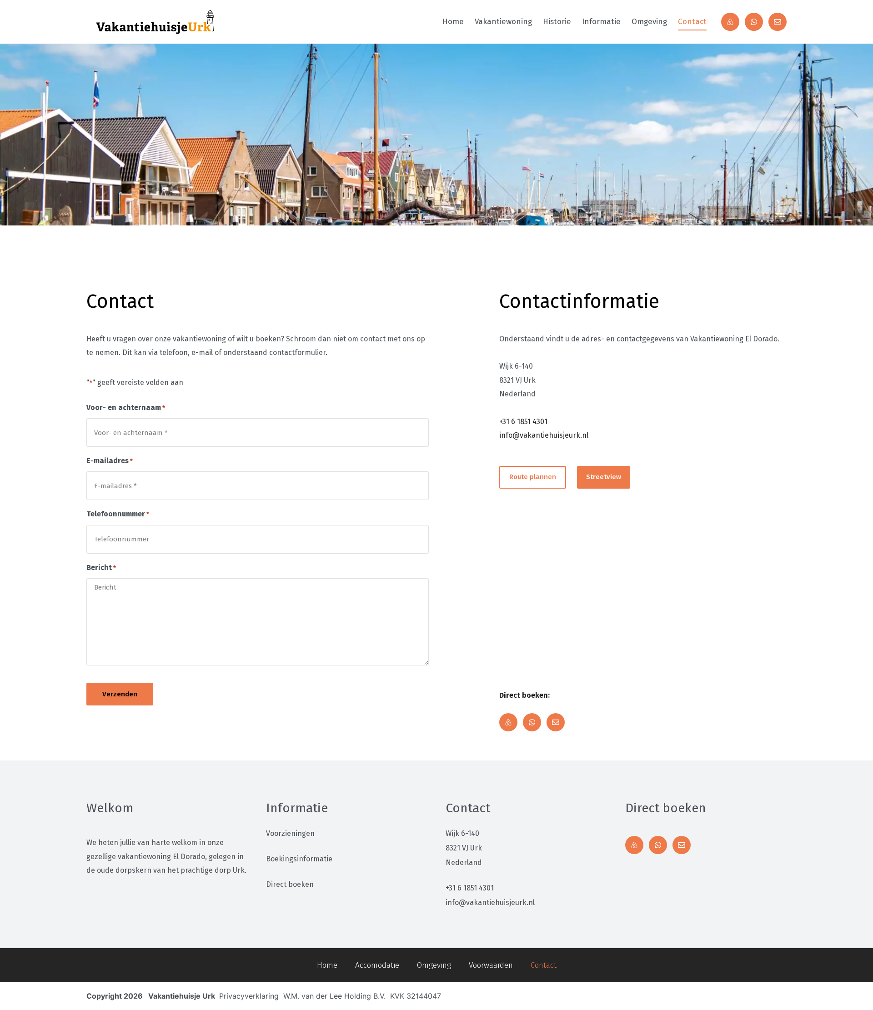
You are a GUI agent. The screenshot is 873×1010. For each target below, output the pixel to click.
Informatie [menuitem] (601, 21)
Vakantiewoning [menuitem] (503, 21)
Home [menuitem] (453, 21)
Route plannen (532, 477)
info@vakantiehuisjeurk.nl (543, 435)
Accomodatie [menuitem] (377, 965)
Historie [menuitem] (557, 21)
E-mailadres (109, 460)
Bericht (101, 567)
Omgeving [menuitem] (649, 21)
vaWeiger (571, 999)
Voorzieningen (290, 833)
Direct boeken (290, 884)
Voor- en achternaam (125, 407)
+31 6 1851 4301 (523, 421)
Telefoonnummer (117, 514)
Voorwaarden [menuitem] (491, 965)
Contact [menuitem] (692, 21)
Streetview (603, 477)
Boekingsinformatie (299, 859)
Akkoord (524, 999)
